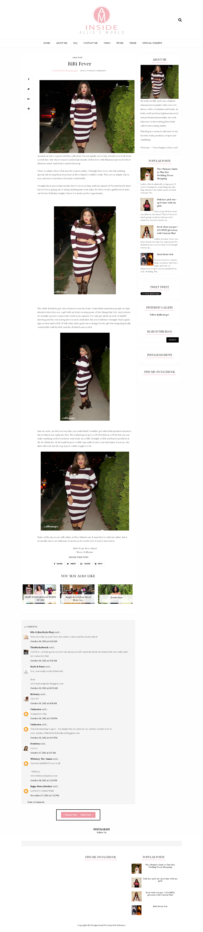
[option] (40, 595)
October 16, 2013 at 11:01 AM (43, 703)
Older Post (86, 815)
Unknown (35, 709)
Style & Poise (37, 666)
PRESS (133, 43)
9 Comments (100, 71)
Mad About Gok (160, 906)
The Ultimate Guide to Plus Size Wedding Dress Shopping (160, 865)
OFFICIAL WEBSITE (152, 43)
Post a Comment (36, 802)
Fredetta (35, 743)
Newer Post (71, 815)
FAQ (75, 43)
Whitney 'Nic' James (41, 759)
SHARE (59, 564)
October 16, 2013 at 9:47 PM (43, 737)
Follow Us (101, 832)
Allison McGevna (60, 71)
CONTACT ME (90, 43)
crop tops (77, 57)
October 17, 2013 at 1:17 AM (43, 752)
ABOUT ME (61, 43)
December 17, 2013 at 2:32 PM (44, 795)
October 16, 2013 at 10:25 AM (44, 688)
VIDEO (107, 43)
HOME (47, 43)
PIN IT (99, 564)
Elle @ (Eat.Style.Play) (42, 632)
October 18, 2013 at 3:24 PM (43, 780)
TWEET (73, 564)
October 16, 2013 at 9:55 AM (43, 660)
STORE (119, 43)
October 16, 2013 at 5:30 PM (43, 718)
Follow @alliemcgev (159, 314)
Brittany (35, 694)
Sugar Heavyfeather (41, 786)
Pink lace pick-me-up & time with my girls (160, 879)
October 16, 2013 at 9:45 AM (43, 641)
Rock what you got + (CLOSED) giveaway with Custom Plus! (160, 893)
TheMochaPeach (39, 647)
